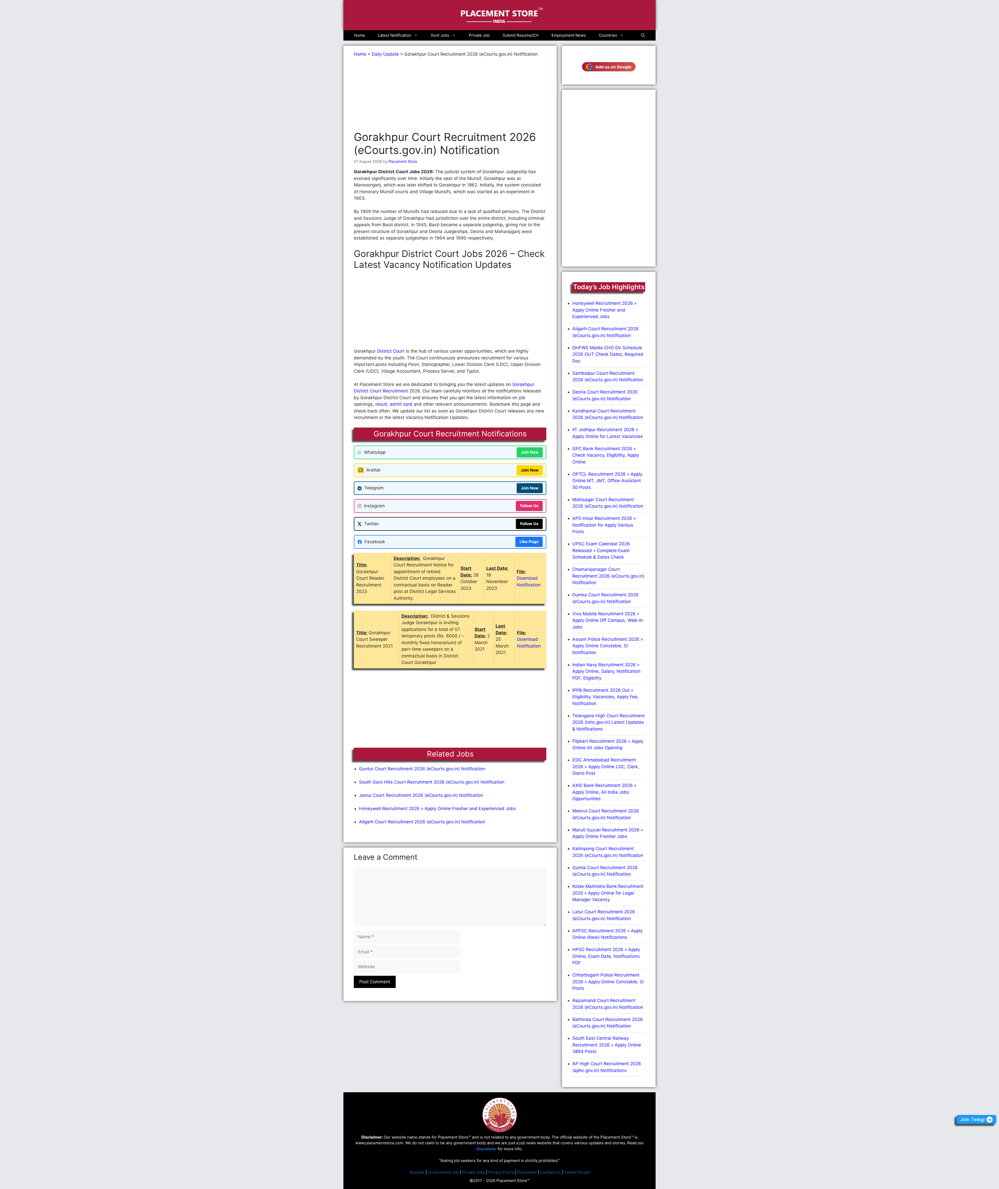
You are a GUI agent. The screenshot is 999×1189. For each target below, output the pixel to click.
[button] (643, 35)
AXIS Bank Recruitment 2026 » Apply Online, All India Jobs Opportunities (604, 792)
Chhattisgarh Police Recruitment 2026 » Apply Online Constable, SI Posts (608, 981)
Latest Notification (394, 35)
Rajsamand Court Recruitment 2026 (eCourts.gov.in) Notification (607, 1004)
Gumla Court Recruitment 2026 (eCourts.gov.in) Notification (605, 871)
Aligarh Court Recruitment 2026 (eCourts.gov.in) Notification (422, 821)
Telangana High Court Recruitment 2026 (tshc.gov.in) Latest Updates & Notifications (608, 722)
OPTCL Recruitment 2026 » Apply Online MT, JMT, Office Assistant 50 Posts (607, 480)
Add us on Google (613, 66)
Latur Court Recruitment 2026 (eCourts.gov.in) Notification (603, 915)
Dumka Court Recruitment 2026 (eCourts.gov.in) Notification (605, 598)
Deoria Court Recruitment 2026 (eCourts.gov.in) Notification (605, 395)
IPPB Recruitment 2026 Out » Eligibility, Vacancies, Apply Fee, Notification (605, 697)
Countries (608, 35)
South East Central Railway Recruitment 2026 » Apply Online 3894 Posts (606, 1045)
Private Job (479, 35)
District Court (391, 351)
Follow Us (529, 505)
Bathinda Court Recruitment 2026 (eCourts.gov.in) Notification (607, 1023)
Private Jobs (473, 1172)
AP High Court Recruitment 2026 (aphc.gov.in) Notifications (606, 1067)
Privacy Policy (501, 1172)
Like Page (529, 541)
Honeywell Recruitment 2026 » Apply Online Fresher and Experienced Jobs (437, 808)
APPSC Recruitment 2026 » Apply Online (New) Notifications (607, 934)
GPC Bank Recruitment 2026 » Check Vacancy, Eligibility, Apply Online (605, 455)
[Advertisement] (450, 94)
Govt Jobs (440, 35)
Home (359, 35)
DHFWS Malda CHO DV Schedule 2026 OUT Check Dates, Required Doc (607, 354)
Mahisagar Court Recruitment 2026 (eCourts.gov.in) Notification (607, 503)
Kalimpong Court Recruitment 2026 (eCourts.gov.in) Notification (607, 852)
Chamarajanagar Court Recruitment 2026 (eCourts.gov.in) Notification (608, 576)
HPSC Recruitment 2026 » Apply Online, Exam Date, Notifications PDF (606, 956)
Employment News (569, 35)
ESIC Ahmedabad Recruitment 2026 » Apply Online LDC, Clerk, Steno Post (605, 766)
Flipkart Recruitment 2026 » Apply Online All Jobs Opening (607, 745)
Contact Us (550, 1172)
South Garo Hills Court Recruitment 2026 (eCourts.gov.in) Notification (431, 782)
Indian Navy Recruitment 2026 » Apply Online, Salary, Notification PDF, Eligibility (606, 671)
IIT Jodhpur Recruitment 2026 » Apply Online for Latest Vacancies (607, 433)
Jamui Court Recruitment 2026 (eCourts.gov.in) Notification (421, 795)
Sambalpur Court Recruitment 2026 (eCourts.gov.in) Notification (607, 377)
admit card (401, 404)
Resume (417, 1172)
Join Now (530, 452)
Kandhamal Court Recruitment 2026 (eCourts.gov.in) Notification (607, 414)
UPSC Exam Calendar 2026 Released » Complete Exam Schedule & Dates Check (601, 550)
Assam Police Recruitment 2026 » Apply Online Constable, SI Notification (607, 646)
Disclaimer (527, 1172)
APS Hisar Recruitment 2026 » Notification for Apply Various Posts (604, 525)
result (381, 404)
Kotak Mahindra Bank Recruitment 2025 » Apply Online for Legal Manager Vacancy (607, 893)
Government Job (443, 1172)
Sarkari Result (577, 1172)
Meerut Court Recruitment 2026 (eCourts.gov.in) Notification (605, 814)
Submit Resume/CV (521, 35)
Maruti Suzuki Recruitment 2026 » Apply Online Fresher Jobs (607, 833)
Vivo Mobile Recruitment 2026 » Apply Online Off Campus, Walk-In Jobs (607, 620)
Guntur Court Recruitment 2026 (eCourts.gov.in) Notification (422, 768)
